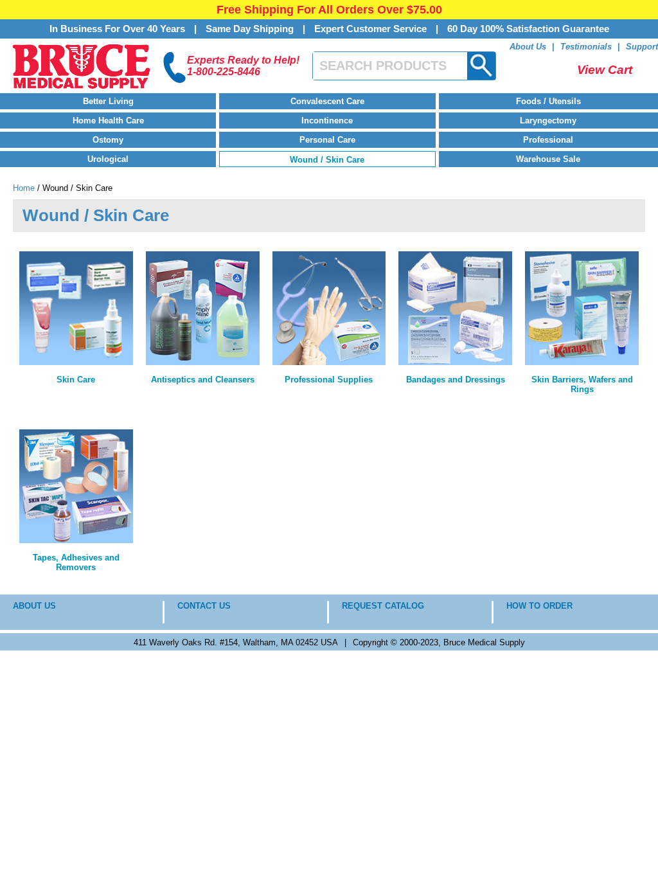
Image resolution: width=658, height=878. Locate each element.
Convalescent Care (327, 101)
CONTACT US (204, 606)
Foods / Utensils (548, 101)
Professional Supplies (329, 379)
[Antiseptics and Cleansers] (203, 308)
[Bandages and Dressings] (455, 308)
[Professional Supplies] (329, 308)
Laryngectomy (548, 120)
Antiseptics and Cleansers (202, 379)
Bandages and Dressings (455, 379)
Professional (548, 140)
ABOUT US (34, 606)
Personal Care (327, 140)
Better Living (108, 101)
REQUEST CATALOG (383, 606)
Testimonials (586, 46)
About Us (528, 46)
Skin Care (76, 379)
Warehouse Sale (548, 159)
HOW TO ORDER (539, 606)
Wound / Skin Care (327, 160)
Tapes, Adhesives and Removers (76, 562)
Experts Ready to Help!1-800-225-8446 (243, 66)
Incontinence (327, 120)
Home (24, 188)
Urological (108, 159)
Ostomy (108, 140)
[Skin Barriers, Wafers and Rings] (582, 308)
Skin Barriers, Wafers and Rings (582, 384)
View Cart (604, 69)
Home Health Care (108, 120)
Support (642, 46)
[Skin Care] (76, 308)
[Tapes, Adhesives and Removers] (76, 486)
